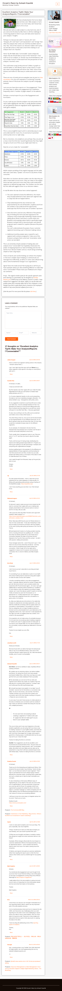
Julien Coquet (11, 359)
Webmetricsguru (12, 498)
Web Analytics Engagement (24, 877)
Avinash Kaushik (12, 663)
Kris (8, 899)
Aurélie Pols (10, 380)
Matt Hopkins (11, 866)
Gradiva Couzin (11, 761)
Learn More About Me (55, 32)
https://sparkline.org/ (27, 484)
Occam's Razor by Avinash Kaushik (18, 3)
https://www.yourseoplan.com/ (17, 803)
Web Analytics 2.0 (54, 78)
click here (33, 291)
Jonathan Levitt (11, 643)
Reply (11, 374)
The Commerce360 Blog (17, 810)
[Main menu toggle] (57, 4)
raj (8, 475)
